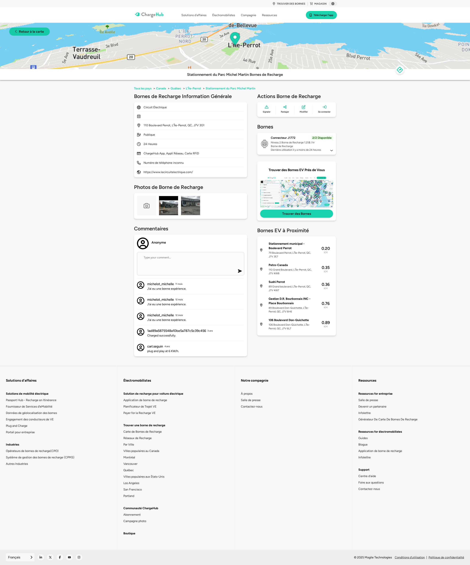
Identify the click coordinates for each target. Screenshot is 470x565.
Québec (176, 88)
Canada (161, 88)
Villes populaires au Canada (141, 451)
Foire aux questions (371, 482)
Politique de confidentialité (446, 557)
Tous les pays (142, 88)
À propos (246, 393)
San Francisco (132, 489)
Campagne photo (134, 521)
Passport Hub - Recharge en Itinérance (31, 400)
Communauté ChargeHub (140, 508)
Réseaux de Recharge (137, 438)
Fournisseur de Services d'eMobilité (29, 406)
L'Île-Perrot (193, 88)
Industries (12, 444)
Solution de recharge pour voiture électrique (153, 393)
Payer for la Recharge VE (139, 413)
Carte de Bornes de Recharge (142, 431)
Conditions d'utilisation (410, 557)
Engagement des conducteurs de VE (30, 419)
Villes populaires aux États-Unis (143, 476)
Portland (128, 496)
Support (363, 469)
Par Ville (128, 444)
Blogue (363, 444)
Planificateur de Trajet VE (139, 406)
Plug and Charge (16, 426)
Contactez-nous (251, 406)
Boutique (129, 533)
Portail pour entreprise (20, 432)
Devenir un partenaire (372, 406)
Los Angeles (131, 483)
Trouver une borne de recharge (144, 425)
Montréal (129, 457)
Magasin (320, 3)
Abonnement (132, 514)
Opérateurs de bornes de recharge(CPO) (32, 451)
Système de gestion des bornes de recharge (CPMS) (40, 457)
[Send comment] (240, 271)
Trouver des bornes (291, 3)
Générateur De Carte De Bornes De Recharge (387, 419)
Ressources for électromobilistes (380, 431)
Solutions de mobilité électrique (27, 393)
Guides (363, 438)
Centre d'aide (367, 476)
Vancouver (130, 464)
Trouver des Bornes (296, 214)
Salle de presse (251, 400)
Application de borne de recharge (145, 400)
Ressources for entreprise (375, 393)
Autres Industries (17, 464)
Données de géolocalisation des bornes (31, 413)
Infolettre (364, 413)
